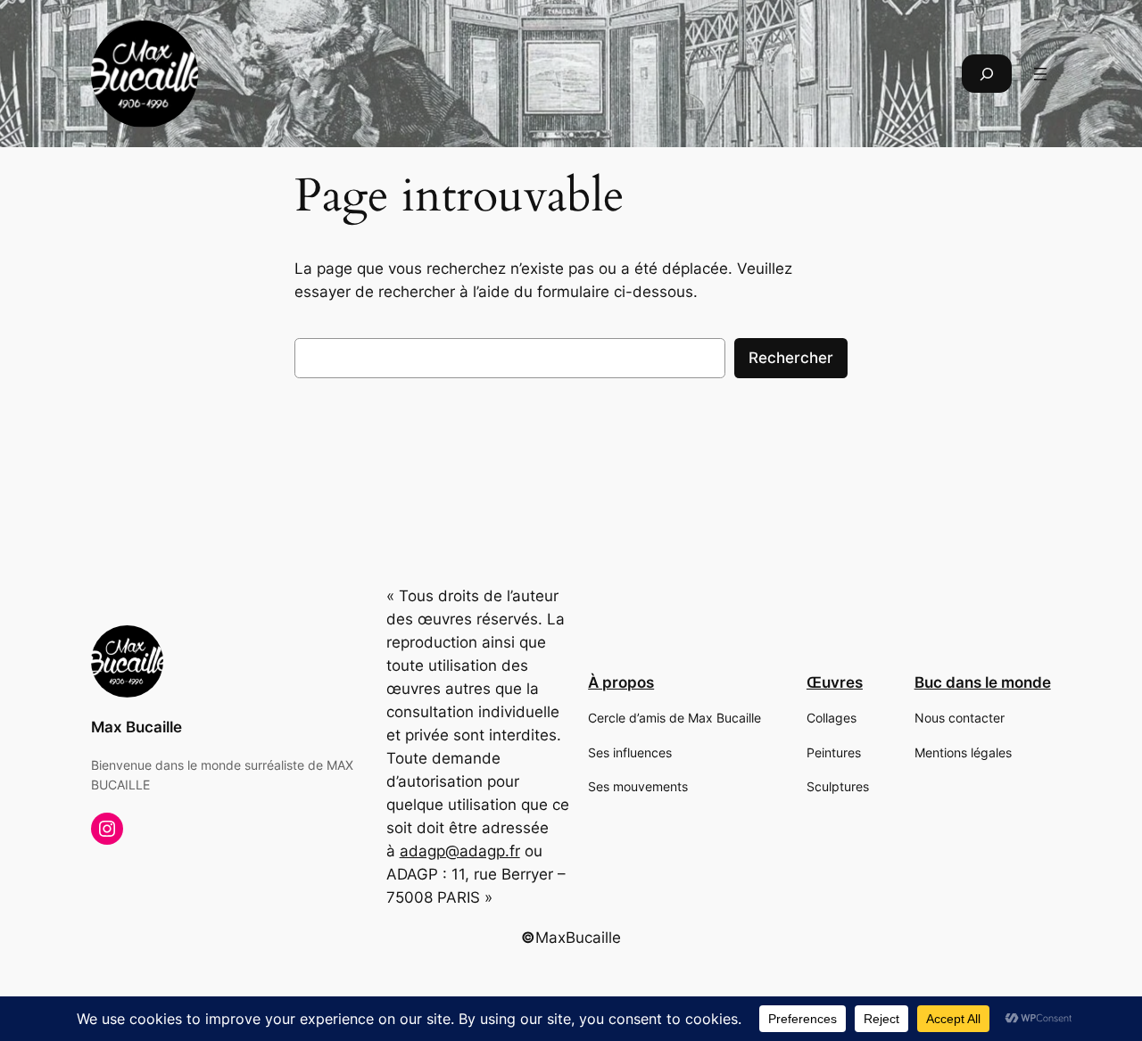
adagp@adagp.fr (460, 851)
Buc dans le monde (982, 682)
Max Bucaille (136, 727)
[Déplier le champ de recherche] (987, 73)
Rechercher (791, 358)
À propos (621, 682)
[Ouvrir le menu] (1040, 74)
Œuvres (835, 682)
